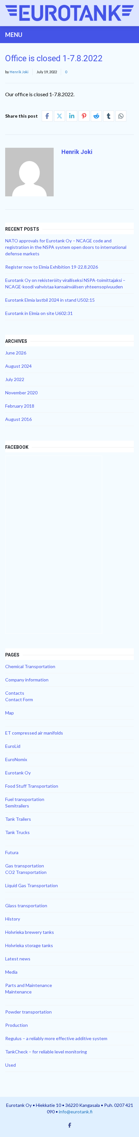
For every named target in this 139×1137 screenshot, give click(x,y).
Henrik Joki (19, 72)
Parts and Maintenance (28, 985)
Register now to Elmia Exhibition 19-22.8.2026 (51, 267)
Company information (26, 679)
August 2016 (18, 419)
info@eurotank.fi (75, 1111)
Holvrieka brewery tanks (29, 932)
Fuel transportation (24, 799)
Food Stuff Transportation (31, 786)
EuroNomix (16, 759)
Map (9, 712)
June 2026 (15, 352)
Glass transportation (26, 905)
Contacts (14, 693)
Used (10, 1065)
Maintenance (18, 991)
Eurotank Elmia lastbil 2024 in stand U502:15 (50, 300)
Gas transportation (24, 865)
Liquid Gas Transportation (31, 885)
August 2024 (18, 366)
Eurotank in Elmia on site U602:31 (39, 313)
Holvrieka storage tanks (29, 945)
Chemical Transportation (30, 666)
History (12, 919)
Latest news (17, 958)
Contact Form (19, 699)
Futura (11, 852)
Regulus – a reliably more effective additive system (56, 1038)
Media (11, 972)
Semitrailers (17, 805)
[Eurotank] (69, 13)
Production (16, 1025)
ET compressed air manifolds (34, 733)
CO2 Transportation (26, 872)
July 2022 (14, 379)
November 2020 (21, 392)
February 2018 (19, 406)
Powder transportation (28, 1012)
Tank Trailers (18, 819)
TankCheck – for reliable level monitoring (46, 1051)
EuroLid (12, 746)
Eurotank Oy (18, 772)
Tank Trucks (17, 832)
